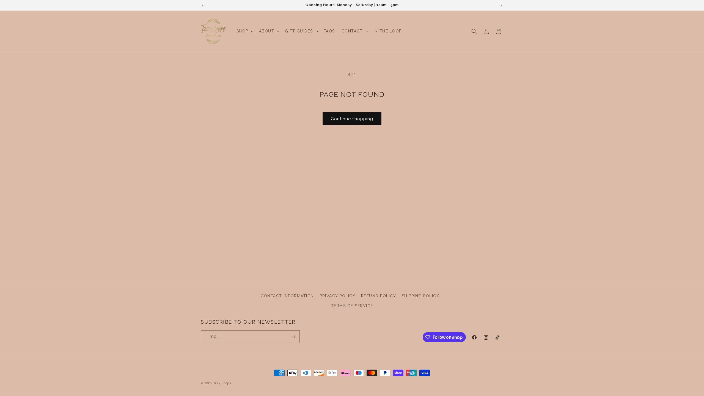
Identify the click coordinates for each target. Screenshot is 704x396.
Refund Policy (378, 296)
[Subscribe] (293, 336)
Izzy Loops (222, 383)
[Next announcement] (501, 5)
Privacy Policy (337, 296)
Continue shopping (352, 118)
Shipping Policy (420, 296)
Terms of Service (352, 306)
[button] (244, 31)
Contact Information (287, 296)
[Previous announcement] (203, 5)
